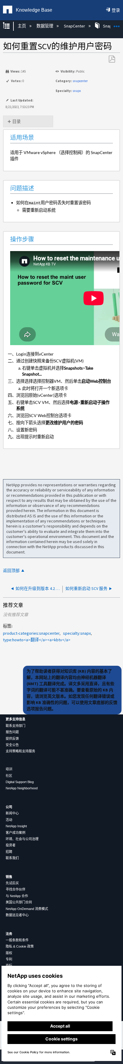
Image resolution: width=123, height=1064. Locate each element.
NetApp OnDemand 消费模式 (27, 909)
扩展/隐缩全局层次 (10, 26)
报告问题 (12, 732)
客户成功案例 (15, 832)
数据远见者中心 (17, 915)
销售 (9, 877)
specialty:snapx (77, 633)
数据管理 (45, 26)
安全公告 (12, 745)
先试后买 (12, 883)
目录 (16, 121)
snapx (77, 91)
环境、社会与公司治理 (22, 839)
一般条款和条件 (17, 940)
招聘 (9, 852)
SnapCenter (75, 26)
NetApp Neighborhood (22, 788)
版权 (9, 953)
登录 (116, 10)
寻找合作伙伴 (15, 889)
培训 (9, 769)
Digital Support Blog (20, 782)
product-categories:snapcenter (31, 633)
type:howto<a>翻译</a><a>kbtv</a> (36, 639)
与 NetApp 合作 (17, 896)
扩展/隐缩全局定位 (116, 24)
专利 (9, 959)
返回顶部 (11, 570)
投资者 (11, 845)
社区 (9, 775)
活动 (9, 820)
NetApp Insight (16, 826)
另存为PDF (111, 59)
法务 (9, 934)
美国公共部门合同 (19, 902)
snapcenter (80, 81)
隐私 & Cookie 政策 (20, 946)
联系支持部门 (15, 726)
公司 (9, 807)
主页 (22, 26)
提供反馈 (12, 738)
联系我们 (12, 858)
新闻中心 (12, 813)
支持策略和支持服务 (20, 751)
